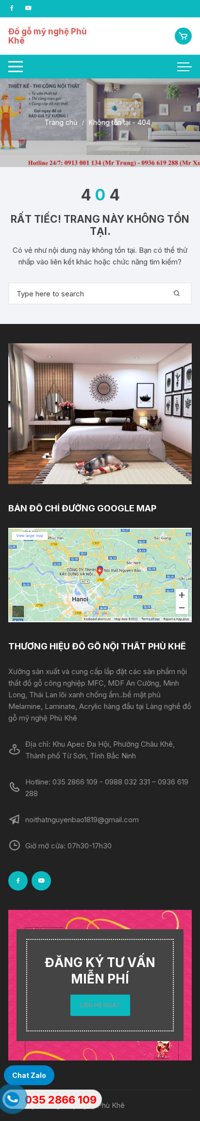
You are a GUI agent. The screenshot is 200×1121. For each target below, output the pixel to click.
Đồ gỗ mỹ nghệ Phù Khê (47, 36)
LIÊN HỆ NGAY (100, 1005)
